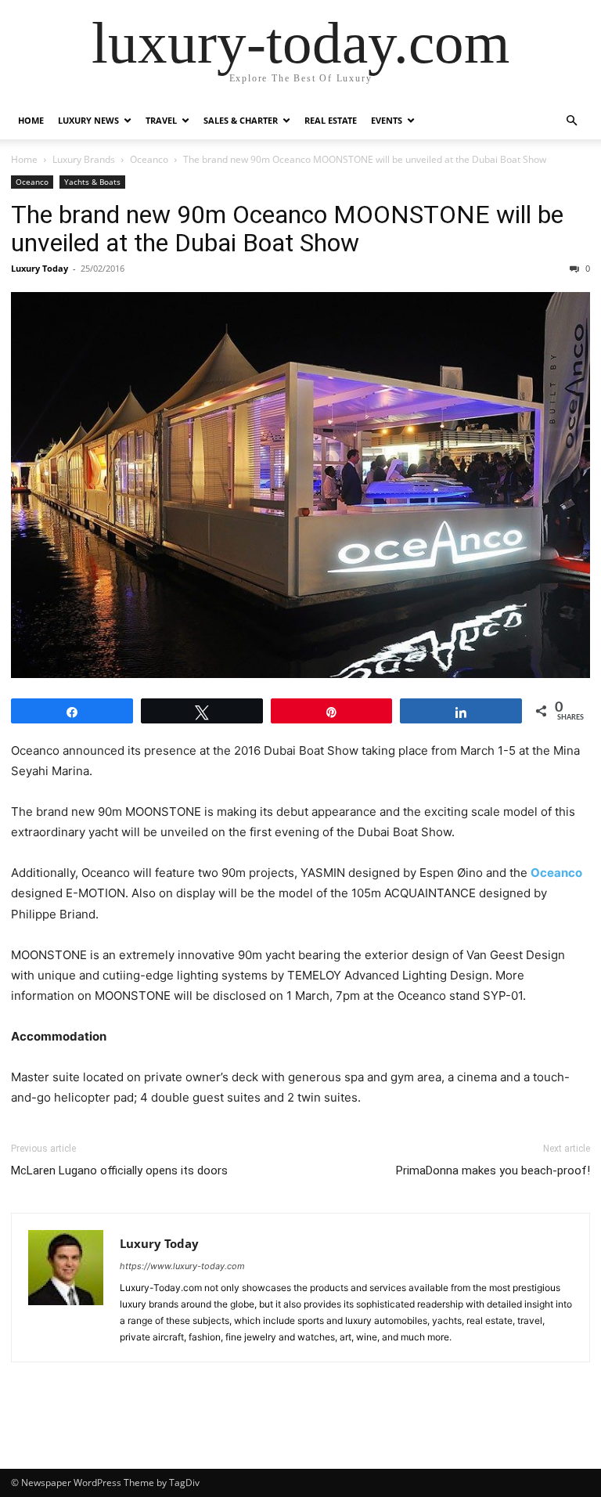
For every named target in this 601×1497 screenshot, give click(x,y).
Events (386, 120)
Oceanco (149, 159)
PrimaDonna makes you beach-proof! (493, 1170)
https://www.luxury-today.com (182, 1266)
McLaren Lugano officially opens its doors (119, 1170)
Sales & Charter (240, 120)
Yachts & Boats (92, 181)
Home (31, 120)
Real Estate (330, 120)
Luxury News (88, 120)
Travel (161, 120)
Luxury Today (39, 268)
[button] (571, 121)
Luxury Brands (83, 159)
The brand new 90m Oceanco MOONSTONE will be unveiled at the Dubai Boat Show (287, 229)
